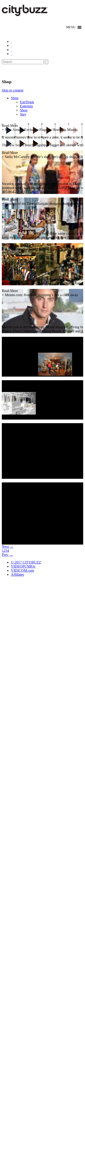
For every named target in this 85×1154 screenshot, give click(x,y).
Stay (23, 114)
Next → (7, 546)
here (36, 192)
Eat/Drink (27, 102)
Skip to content (12, 90)
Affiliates (17, 574)
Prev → (7, 555)
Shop (14, 98)
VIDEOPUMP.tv (23, 566)
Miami (9, 72)
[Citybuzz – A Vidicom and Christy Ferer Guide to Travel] (25, 13)
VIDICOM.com (22, 570)
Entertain (26, 106)
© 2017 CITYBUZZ (26, 562)
